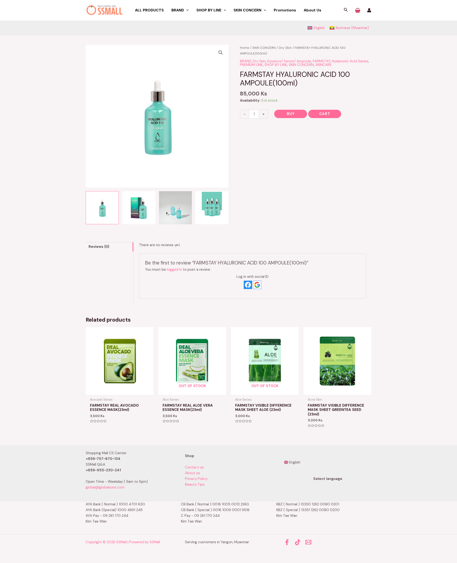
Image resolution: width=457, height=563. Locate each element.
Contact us (194, 467)
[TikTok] (298, 542)
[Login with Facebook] (248, 285)
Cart (324, 113)
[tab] (109, 246)
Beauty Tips (195, 484)
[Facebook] (287, 542)
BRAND (245, 61)
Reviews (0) (99, 246)
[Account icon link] (369, 10)
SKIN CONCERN (264, 47)
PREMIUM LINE (251, 64)
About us (192, 473)
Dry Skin (285, 47)
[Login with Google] (257, 285)
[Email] (308, 542)
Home (244, 47)
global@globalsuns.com (105, 487)
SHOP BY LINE (275, 64)
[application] (186, 10)
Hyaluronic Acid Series (350, 61)
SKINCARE (323, 64)
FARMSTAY (321, 61)
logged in (174, 269)
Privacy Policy (196, 478)
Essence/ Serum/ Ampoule (289, 61)
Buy (291, 113)
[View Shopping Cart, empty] (357, 10)
